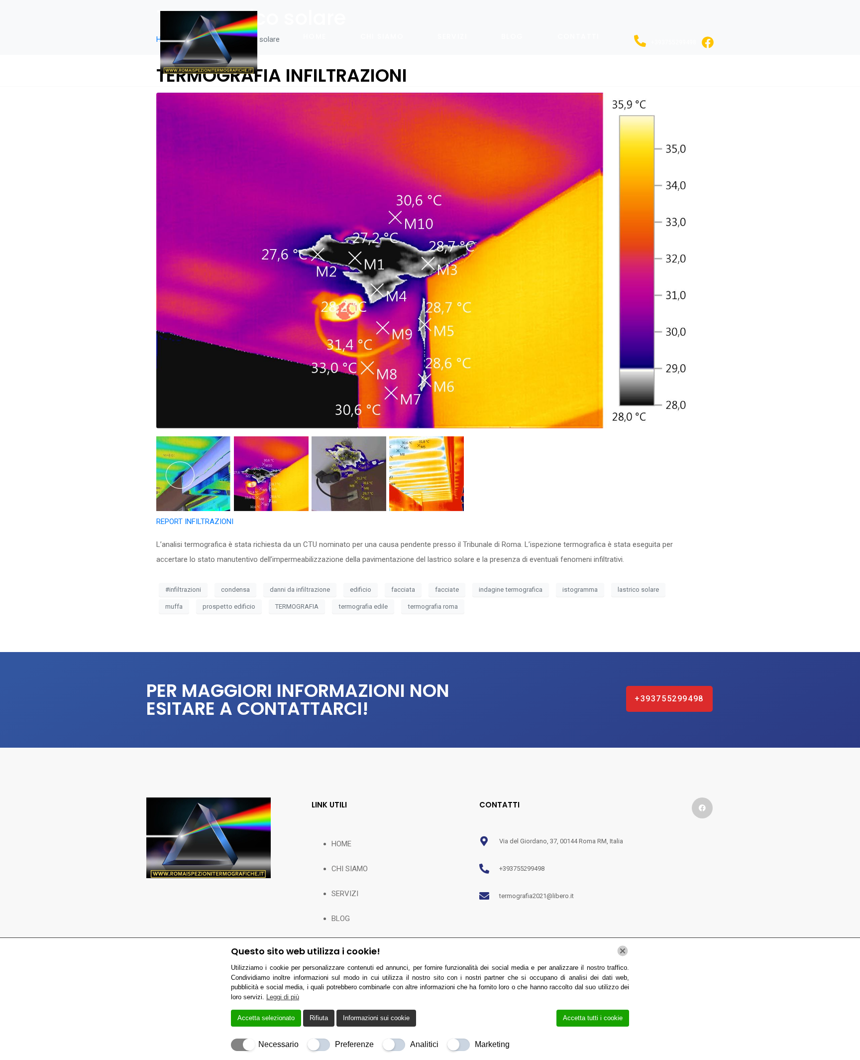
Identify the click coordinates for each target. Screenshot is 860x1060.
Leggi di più (282, 997)
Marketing (492, 1044)
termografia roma (433, 606)
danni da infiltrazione (300, 589)
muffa (174, 606)
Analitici (424, 1044)
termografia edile (363, 606)
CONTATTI (578, 36)
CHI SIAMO (382, 36)
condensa (235, 589)
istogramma (580, 589)
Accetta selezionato (266, 1018)
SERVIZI (452, 36)
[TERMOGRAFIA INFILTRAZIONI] (430, 260)
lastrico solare (638, 589)
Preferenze (354, 1044)
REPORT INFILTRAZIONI (194, 521)
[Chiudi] (622, 950)
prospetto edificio (229, 606)
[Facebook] (702, 807)
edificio (360, 589)
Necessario (278, 1044)
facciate (447, 589)
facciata (403, 589)
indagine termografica (510, 589)
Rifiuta (319, 1018)
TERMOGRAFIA (297, 606)
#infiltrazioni (183, 589)
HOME (314, 36)
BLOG (512, 36)
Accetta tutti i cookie (593, 1018)
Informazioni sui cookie (376, 1018)
